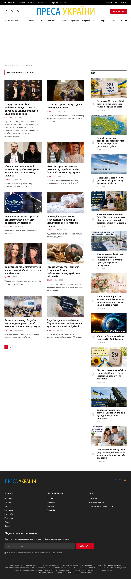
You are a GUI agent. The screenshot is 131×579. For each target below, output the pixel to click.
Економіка (64, 21)
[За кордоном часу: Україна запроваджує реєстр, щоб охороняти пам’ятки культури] (23, 306)
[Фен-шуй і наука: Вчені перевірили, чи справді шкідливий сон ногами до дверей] (65, 202)
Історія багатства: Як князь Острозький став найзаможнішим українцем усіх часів (63, 271)
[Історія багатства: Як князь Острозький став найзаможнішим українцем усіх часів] (65, 253)
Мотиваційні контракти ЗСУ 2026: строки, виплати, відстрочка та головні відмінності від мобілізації (111, 218)
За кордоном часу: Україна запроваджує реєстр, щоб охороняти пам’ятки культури (22, 323)
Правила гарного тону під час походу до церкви (64, 106)
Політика (51, 21)
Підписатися (119, 11)
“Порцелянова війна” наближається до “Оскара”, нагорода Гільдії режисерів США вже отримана (21, 109)
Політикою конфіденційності (51, 553)
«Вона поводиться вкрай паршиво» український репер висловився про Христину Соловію (22, 171)
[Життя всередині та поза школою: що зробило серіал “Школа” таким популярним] (65, 152)
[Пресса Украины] (65, 11)
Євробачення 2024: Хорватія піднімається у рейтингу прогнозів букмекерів (21, 219)
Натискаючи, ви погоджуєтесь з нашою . (35, 553)
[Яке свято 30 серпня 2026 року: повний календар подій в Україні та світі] (109, 88)
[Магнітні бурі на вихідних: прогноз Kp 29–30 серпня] (109, 323)
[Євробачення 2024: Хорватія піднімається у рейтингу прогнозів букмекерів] (23, 202)
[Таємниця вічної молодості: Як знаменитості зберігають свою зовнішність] (23, 253)
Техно (94, 21)
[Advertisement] (65, 44)
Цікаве (111, 21)
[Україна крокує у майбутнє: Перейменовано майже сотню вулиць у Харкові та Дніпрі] (65, 306)
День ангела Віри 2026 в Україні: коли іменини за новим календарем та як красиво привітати (110, 300)
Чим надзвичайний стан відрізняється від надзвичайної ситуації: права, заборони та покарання (110, 260)
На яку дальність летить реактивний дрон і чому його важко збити (110, 180)
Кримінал (75, 21)
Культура (8, 117)
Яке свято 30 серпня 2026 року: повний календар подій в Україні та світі (110, 104)
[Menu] (126, 20)
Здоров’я (86, 21)
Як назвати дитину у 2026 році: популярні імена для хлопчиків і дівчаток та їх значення (111, 453)
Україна (32, 21)
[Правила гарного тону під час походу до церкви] (65, 90)
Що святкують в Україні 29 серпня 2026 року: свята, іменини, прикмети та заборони (111, 374)
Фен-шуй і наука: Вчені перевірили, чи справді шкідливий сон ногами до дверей (62, 221)
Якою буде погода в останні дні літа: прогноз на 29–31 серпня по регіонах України (44, 3)
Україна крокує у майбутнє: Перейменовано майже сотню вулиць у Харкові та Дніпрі (65, 323)
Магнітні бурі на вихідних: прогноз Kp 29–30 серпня (111, 337)
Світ (41, 21)
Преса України (114, 565)
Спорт (102, 21)
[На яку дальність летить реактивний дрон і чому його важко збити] (109, 164)
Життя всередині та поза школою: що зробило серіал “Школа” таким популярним (63, 169)
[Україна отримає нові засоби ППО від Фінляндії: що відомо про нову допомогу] (109, 397)
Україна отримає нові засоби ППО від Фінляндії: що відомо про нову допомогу (111, 414)
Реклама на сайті (110, 2)
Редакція (122, 2)
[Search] (122, 20)
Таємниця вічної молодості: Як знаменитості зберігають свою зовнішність (23, 270)
